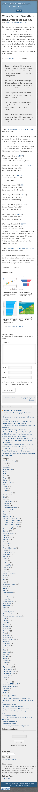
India (4, 569)
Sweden (5, 658)
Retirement (6, 631)
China (4, 499)
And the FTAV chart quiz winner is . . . (14, 707)
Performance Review (9, 614)
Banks (5, 476)
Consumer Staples (8, 510)
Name (4, 367)
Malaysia (5, 586)
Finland (5, 546)
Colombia (6, 503)
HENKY (30, 166)
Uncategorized (7, 682)
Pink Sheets (6, 620)
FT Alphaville (10, 696)
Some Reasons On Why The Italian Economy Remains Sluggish (28, 398)
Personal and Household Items (12, 616)
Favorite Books (7, 544)
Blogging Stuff (7, 482)
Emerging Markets (8, 533)
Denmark (5, 514)
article (10, 58)
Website (4, 377)
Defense (5, 512)
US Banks (6, 688)
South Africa (6, 644)
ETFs (4, 535)
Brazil (4, 484)
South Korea (7, 646)
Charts (5, 491)
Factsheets (6, 539)
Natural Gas (6, 599)
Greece (5, 561)
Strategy (5, 656)
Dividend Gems (7, 516)
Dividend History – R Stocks (11, 522)
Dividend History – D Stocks (11, 518)
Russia (5, 633)
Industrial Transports (9, 573)
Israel (4, 578)
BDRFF (23, 224)
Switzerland (6, 661)
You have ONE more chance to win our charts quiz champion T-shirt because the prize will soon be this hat (18, 700)
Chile (4, 497)
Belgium (5, 478)
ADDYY (20, 156)
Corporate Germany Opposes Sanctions (21, 248)
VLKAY (24, 195)
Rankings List (7, 627)
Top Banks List (7, 667)
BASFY (19, 175)
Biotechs (5, 480)
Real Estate (6, 629)
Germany (10, 326)
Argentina (6, 467)
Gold (4, 559)
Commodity (6, 505)
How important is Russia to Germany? (20, 129)
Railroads (6, 624)
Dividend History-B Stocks (11, 527)
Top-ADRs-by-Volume (9, 671)
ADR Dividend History (9, 461)
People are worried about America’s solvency (17, 709)
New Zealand (7, 605)
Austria (5, 474)
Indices (5, 571)
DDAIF (24, 204)
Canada (5, 486)
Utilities (5, 690)
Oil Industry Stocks (8, 612)
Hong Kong (6, 567)
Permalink (20, 326)
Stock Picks (6, 652)
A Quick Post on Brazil (9, 397)
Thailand (5, 663)
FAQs (4, 542)
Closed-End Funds (8, 501)
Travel (5, 677)
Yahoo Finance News (13, 410)
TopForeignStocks (8, 673)
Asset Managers (8, 469)
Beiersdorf (12, 231)
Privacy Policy (6, 778)
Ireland (5, 576)
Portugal (5, 622)
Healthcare (6, 563)
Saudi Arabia (7, 635)
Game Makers (7, 554)
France (5, 550)
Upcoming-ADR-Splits (9, 686)
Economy (5, 531)
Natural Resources (8, 601)
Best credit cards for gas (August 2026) (15, 430)
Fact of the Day (7, 537)
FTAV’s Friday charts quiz (10, 721)
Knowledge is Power (9, 584)
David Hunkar (10, 22)
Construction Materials (10, 508)
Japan (4, 582)
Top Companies (7, 669)
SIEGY (22, 185)
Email (4, 372)
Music (4, 595)
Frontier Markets (8, 552)
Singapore (6, 641)
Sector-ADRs (7, 637)
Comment (15, 326)
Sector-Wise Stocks (9, 639)
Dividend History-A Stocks (11, 525)
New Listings (7, 603)
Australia (5, 471)
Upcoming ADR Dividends (10, 684)
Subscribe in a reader (9, 759)
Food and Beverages (9, 548)
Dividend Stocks (8, 529)
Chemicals (6, 495)
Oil (4, 610)
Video (4, 692)
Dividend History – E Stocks (11, 520)
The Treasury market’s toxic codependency (16, 726)
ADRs (4, 463)
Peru (4, 618)
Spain (4, 648)
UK (4, 680)
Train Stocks (6, 675)
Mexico (5, 588)
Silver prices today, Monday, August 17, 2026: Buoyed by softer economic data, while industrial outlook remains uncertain (19, 440)
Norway (5, 607)
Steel (4, 650)
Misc (4, 590)
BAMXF (19, 214)
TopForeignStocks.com (16, 3)
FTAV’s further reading (10, 704)
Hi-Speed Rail (7, 565)
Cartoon (5, 488)
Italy (4, 580)
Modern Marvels (8, 593)
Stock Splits (6, 654)
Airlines (5, 465)
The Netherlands (8, 665)
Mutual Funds (7, 597)
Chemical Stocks (8, 493)
